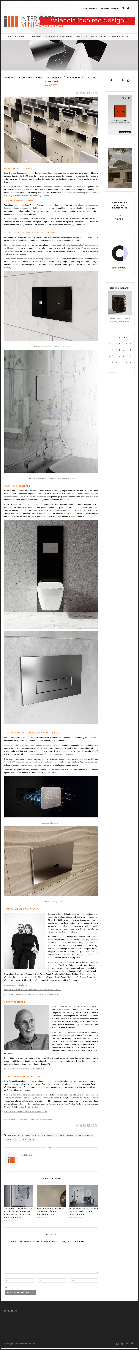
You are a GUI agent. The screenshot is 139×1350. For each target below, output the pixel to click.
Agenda (93, 37)
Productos (36, 37)
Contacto (115, 8)
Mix (128, 37)
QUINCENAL (120, 219)
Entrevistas (81, 37)
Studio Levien (89, 179)
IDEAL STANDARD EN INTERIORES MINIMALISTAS (25, 1112)
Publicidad (104, 8)
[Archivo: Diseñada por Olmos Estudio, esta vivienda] (110, 1320)
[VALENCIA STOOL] (120, 315)
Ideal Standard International (15, 173)
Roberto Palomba (84, 1135)
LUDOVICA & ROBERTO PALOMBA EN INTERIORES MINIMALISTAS (32, 990)
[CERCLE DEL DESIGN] (120, 273)
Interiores (20, 37)
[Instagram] (128, 80)
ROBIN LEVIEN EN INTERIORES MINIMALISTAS (24, 1069)
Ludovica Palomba (65, 1135)
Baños (51, 1147)
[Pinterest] (122, 80)
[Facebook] (111, 80)
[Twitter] (117, 80)
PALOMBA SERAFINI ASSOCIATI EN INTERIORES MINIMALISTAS (31, 994)
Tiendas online (116, 37)
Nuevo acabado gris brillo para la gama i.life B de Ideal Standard (83, 1211)
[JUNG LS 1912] (120, 134)
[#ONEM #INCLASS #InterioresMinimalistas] (28, 1320)
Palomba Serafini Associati (62, 179)
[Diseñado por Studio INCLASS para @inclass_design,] (11, 1320)
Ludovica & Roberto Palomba (40, 1135)
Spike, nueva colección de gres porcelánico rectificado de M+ (50, 1211)
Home (85, 8)
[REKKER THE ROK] (120, 187)
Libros (102, 37)
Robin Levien (57, 1032)
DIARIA (120, 216)
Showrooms (66, 37)
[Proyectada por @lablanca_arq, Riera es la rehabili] (61, 1320)
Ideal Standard (15, 1135)
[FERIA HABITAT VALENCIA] (87, 18)
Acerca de (93, 8)
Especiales (52, 37)
